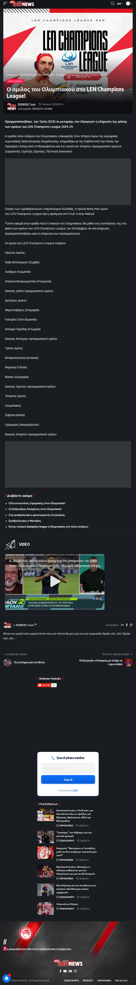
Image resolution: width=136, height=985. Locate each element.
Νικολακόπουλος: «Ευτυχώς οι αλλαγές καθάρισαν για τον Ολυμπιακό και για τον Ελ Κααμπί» (75, 870)
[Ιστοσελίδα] (122, 625)
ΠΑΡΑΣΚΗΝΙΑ (66, 825)
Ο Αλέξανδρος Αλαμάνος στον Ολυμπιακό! (35, 509)
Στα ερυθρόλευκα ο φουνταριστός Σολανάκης (37, 515)
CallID (74, 790)
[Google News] (70, 971)
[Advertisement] (68, 181)
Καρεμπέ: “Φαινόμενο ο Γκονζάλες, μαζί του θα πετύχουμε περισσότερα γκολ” (76, 852)
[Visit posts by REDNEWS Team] (12, 106)
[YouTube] (65, 971)
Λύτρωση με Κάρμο (67, 904)
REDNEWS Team (26, 104)
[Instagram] (131, 625)
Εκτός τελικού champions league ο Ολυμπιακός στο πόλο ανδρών (48, 526)
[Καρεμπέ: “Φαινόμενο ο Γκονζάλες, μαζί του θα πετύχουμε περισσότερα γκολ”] (45, 852)
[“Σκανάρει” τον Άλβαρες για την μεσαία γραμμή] (45, 837)
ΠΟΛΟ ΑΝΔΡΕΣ (15, 81)
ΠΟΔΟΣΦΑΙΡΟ (66, 840)
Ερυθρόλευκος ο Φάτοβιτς (25, 520)
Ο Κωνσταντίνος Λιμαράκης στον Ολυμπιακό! (37, 503)
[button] (6, 3)
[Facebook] (127, 625)
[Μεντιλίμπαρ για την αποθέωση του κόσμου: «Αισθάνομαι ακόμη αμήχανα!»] (45, 890)
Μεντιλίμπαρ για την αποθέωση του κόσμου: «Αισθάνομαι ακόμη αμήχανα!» (76, 889)
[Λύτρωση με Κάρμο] (45, 908)
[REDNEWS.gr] (21, 3)
